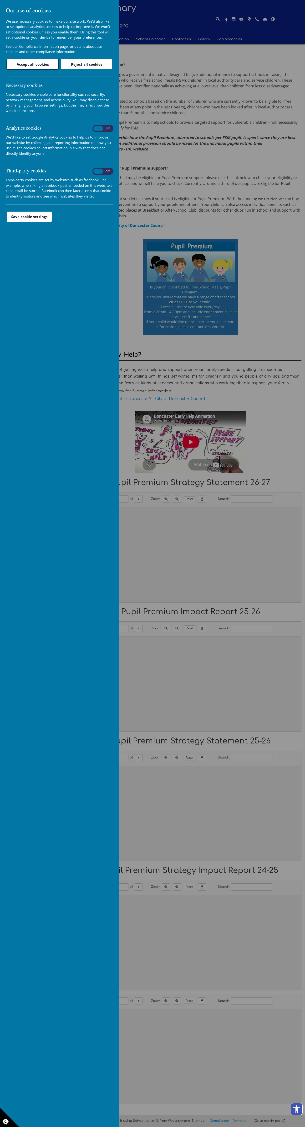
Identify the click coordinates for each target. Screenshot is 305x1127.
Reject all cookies (86, 64)
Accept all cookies (33, 64)
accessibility (296, 1109)
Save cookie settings (29, 216)
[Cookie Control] (9, 1117)
